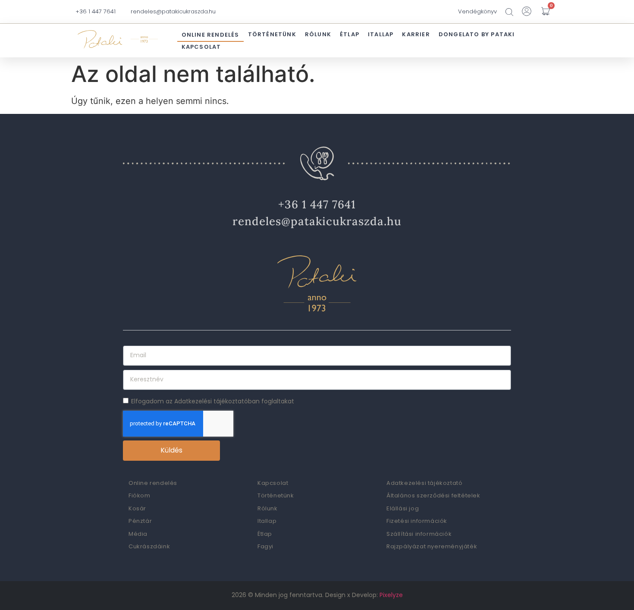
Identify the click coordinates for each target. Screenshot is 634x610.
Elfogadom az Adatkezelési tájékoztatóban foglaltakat (212, 400)
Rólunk (318, 34)
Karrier (416, 34)
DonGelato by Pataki (477, 34)
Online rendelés (210, 35)
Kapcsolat (201, 47)
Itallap (380, 34)
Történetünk (272, 34)
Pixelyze (391, 595)
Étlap (349, 34)
